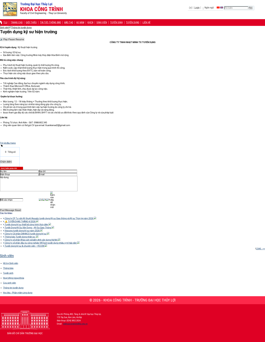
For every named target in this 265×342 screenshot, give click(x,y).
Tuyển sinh (116, 22)
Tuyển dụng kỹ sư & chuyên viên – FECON (24, 246)
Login (197, 7)
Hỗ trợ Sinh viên (10, 263)
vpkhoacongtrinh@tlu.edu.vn (75, 324)
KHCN (90, 22)
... (262, 249)
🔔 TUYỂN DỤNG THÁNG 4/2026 (20, 221)
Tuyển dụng (132, 22)
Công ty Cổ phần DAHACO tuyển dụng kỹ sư (25, 233)
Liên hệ (146, 22)
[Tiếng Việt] (218, 7)
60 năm (80, 22)
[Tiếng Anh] (221, 7)
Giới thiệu (31, 22)
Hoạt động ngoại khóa (13, 278)
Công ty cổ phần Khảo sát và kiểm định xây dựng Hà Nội (31, 240)
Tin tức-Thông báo (50, 22)
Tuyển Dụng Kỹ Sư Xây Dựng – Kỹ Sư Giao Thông (28, 227)
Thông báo (8, 268)
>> (264, 249)
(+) (190, 7)
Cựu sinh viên (9, 283)
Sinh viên (101, 22)
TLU (5, 22)
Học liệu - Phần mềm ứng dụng (17, 292)
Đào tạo (68, 22)
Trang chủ (17, 22)
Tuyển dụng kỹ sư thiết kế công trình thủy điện (26, 224)
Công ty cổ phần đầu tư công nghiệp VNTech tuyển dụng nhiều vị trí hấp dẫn (40, 243)
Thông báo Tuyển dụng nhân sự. (20, 237)
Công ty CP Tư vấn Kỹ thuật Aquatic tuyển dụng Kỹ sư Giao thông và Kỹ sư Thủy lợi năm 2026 (49, 218)
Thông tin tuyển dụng (13, 288)
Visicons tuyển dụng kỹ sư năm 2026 (22, 230)
